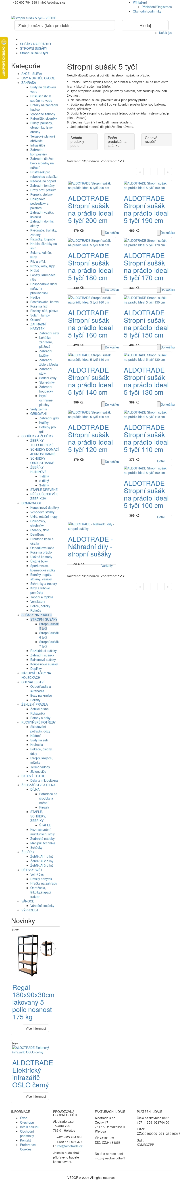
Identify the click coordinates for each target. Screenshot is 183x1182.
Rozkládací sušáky (43, 650)
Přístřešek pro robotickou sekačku (44, 174)
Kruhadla (36, 744)
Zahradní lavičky (45, 353)
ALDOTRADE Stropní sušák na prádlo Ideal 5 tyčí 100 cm (146, 494)
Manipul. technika (42, 843)
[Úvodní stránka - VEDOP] (91, 18)
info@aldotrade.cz (70, 1146)
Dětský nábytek (41, 878)
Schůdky (36, 847)
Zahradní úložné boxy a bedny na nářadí (42, 163)
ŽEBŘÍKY (28, 852)
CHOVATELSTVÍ (32, 682)
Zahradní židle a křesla (48, 362)
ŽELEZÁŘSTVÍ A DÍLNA (38, 785)
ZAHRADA (28, 82)
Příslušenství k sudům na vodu (41, 98)
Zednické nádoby (42, 838)
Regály (44, 807)
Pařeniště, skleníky (43, 118)
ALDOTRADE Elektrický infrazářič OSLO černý (32, 1073)
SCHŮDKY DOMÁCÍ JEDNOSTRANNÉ (44, 451)
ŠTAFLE (45, 825)
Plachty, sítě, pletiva (44, 310)
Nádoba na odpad (43, 181)
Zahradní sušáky (42, 655)
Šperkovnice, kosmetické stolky (42, 567)
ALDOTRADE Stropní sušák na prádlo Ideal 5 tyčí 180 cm (90, 266)
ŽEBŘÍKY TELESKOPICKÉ (42, 442)
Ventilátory (37, 601)
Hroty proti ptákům (43, 190)
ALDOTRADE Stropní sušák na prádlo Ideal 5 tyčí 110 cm (146, 438)
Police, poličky (40, 606)
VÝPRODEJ (29, 910)
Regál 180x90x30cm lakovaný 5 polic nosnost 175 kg (33, 1001)
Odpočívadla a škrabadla (40, 688)
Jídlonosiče (38, 771)
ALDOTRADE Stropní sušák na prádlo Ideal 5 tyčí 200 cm (90, 209)
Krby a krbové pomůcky (40, 590)
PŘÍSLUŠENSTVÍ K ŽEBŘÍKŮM (44, 496)
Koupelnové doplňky (44, 507)
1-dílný (44, 476)
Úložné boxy (39, 561)
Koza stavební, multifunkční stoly (42, 831)
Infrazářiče (37, 145)
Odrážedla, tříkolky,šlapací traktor (40, 892)
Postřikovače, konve (44, 301)
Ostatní (35, 319)
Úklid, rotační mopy (44, 516)
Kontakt (25, 1140)
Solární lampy (40, 315)
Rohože (35, 610)
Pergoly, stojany (41, 194)
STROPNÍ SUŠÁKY (33, 48)
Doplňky (36, 668)
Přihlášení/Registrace (157, 6)
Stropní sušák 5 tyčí (34, 53)
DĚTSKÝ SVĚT (31, 870)
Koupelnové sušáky (44, 664)
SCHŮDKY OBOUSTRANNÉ (42, 460)
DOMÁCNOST (31, 503)
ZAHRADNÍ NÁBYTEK (38, 326)
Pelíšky (35, 700)
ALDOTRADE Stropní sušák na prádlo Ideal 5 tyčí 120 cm (90, 438)
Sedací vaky (47, 378)
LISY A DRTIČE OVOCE (38, 78)
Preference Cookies (28, 1146)
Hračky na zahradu (43, 883)
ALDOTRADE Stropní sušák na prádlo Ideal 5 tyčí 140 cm (90, 381)
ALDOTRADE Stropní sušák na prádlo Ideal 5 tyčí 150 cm (146, 324)
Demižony (37, 534)
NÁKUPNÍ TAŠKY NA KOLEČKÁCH (36, 675)
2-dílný (44, 480)
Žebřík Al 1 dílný (41, 856)
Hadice (35, 297)
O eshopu (27, 1122)
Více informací (36, 1028)
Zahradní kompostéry (38, 151)
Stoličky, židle (39, 530)
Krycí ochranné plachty (46, 400)
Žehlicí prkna (39, 709)
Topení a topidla (41, 597)
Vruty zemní (38, 409)
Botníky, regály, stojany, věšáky (41, 576)
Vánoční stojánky (42, 905)
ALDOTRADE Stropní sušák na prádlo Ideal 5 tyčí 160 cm (90, 324)
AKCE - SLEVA (31, 73)
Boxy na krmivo (41, 695)
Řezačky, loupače (42, 239)
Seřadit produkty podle (77, 141)
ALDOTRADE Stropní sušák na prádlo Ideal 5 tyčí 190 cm (146, 209)
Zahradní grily (49, 418)
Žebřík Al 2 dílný (41, 861)
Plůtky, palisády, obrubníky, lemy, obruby (41, 127)
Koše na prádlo (41, 552)
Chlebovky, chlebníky (38, 523)
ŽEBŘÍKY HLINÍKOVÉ (38, 469)
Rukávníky (37, 713)
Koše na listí (39, 306)
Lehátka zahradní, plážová (46, 342)
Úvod (23, 1118)
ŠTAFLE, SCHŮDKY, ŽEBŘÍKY (38, 816)
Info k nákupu (29, 1127)
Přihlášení (140, 2)
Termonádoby (40, 767)
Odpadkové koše (42, 547)
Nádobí (35, 735)
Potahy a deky (40, 717)
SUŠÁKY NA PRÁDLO (35, 44)
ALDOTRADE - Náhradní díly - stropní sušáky (90, 546)
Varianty (107, 565)
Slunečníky (47, 382)
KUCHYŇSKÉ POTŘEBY (38, 722)
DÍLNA (35, 789)
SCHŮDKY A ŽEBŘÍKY (37, 436)
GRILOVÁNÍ (38, 413)
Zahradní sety (49, 333)
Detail (161, 461)
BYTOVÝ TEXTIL (33, 776)
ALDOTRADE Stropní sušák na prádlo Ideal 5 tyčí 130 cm (146, 381)
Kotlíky (44, 422)
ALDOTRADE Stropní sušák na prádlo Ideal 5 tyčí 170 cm (146, 266)
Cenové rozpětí (151, 139)
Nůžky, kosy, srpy (42, 266)
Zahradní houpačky (46, 388)
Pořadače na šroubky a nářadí (48, 798)
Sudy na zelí (39, 740)
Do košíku (112, 232)
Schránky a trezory (43, 583)
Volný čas (37, 874)
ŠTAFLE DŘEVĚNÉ (44, 489)
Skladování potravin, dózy (40, 728)
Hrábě (34, 270)
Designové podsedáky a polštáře (39, 203)
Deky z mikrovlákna (44, 780)
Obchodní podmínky (147, 11)
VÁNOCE (27, 901)
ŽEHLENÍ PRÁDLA (34, 704)
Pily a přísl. (38, 261)
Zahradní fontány (42, 185)
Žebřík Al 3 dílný (41, 865)
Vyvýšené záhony (42, 114)
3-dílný (44, 485)
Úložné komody (41, 556)
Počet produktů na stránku (117, 141)
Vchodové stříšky (42, 512)
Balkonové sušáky (43, 659)
